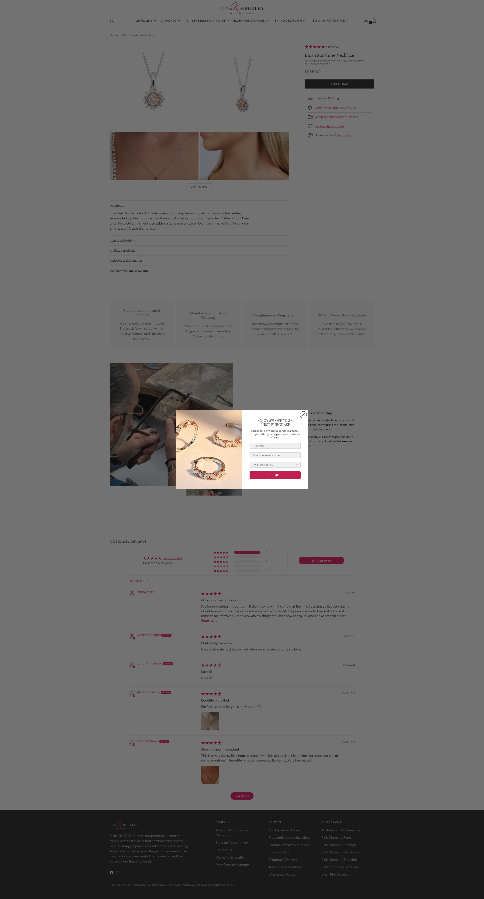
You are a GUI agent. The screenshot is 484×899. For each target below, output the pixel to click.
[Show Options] (297, 464)
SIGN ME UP (275, 475)
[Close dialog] (303, 414)
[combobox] (274, 464)
